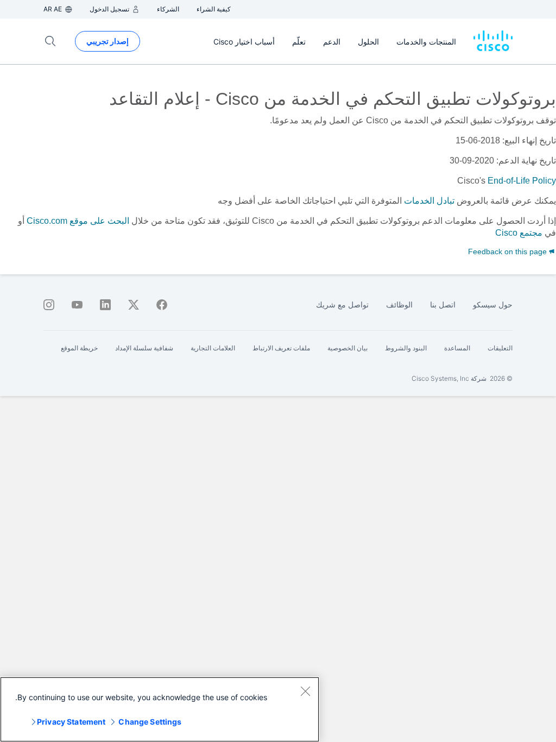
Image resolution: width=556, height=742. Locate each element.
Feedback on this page (508, 251)
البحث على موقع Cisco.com (78, 220)
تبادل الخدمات (429, 200)
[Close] (305, 691)
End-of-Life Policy (522, 180)
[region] (159, 709)
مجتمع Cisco (518, 232)
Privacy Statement (71, 721)
